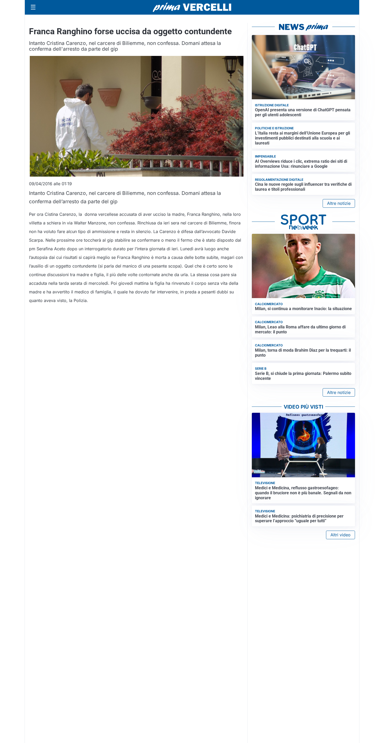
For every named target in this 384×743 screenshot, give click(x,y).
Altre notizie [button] (339, 203)
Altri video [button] (340, 534)
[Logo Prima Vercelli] (192, 7)
